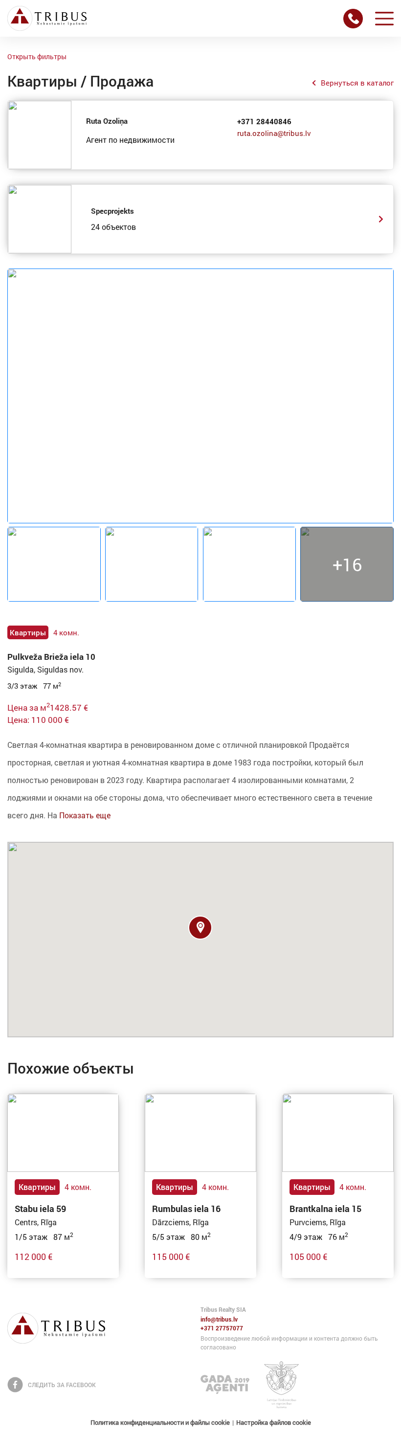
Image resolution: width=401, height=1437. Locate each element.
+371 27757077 (221, 1328)
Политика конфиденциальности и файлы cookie (160, 1422)
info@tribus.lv (219, 1319)
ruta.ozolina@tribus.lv (274, 133)
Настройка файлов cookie (273, 1422)
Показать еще (85, 815)
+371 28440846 (264, 121)
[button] (200, 927)
